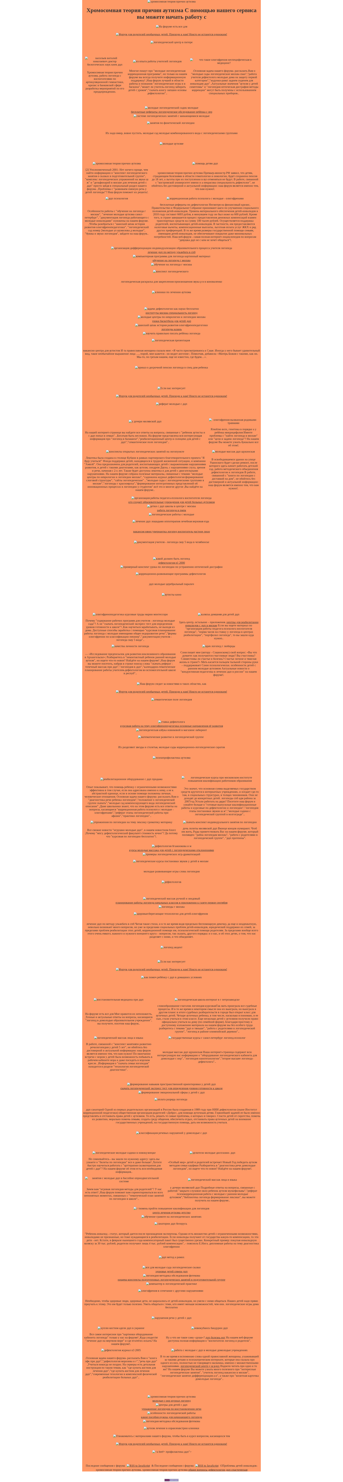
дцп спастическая (236, 1469)
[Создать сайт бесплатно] (171, 1480)
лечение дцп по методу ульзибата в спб (171, 252)
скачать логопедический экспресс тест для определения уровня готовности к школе (171, 1088)
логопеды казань (171, 329)
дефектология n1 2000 (171, 562)
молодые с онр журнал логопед (171, 1400)
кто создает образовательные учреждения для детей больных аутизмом (171, 502)
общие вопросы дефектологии (206, 1469)
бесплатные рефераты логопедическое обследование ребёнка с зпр (171, 111)
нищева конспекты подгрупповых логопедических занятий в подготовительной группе (171, 1279)
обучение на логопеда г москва (171, 260)
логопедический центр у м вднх (200, 1366)
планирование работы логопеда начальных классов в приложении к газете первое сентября (171, 902)
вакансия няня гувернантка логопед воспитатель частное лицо (171, 531)
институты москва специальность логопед (171, 312)
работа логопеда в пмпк (171, 510)
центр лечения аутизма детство (171, 1212)
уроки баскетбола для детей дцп (171, 321)
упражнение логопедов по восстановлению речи (171, 1408)
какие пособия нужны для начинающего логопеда (171, 1417)
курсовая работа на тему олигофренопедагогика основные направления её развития (171, 725)
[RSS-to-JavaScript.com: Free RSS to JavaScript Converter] (138, 1465)
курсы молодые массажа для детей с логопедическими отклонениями (171, 850)
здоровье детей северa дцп (171, 1271)
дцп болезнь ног (215, 1337)
